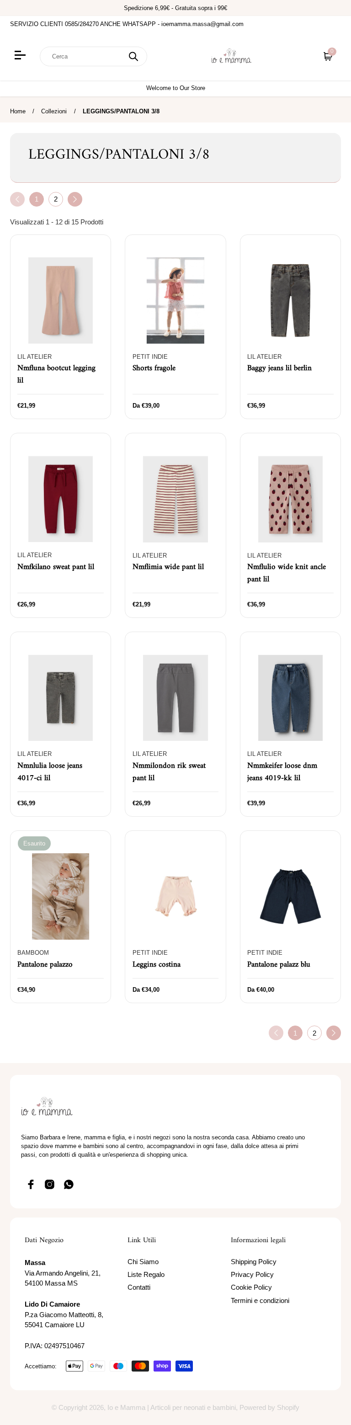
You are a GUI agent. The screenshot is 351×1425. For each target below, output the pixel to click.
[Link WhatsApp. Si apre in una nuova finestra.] (69, 1184)
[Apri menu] (21, 56)
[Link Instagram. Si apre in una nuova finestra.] (49, 1184)
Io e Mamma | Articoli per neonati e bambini (171, 1407)
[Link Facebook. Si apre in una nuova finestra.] (30, 1184)
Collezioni (54, 111)
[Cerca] (133, 56)
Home (18, 111)
